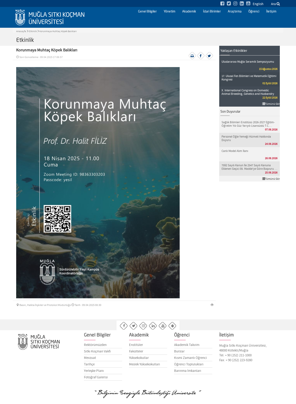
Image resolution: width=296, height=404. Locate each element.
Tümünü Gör (272, 104)
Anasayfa (21, 31)
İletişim (271, 11)
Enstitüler (136, 345)
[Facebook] (222, 4)
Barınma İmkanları (187, 371)
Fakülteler (136, 351)
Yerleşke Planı (94, 371)
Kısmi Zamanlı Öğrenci (190, 358)
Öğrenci (253, 11)
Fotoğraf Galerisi (96, 377)
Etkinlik (33, 31)
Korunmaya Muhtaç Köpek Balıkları (58, 31)
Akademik (189, 11)
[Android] (172, 326)
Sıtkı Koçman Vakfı (97, 351)
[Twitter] (229, 4)
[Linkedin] (242, 4)
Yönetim (169, 11)
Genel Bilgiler (147, 11)
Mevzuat (90, 358)
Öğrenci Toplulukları (189, 364)
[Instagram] (235, 4)
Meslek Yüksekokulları (144, 364)
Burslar (179, 351)
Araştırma (234, 11)
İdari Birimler (212, 11)
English (258, 4)
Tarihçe (89, 364)
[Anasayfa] (50, 17)
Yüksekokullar (139, 358)
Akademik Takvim (186, 345)
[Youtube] (248, 4)
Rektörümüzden (95, 345)
